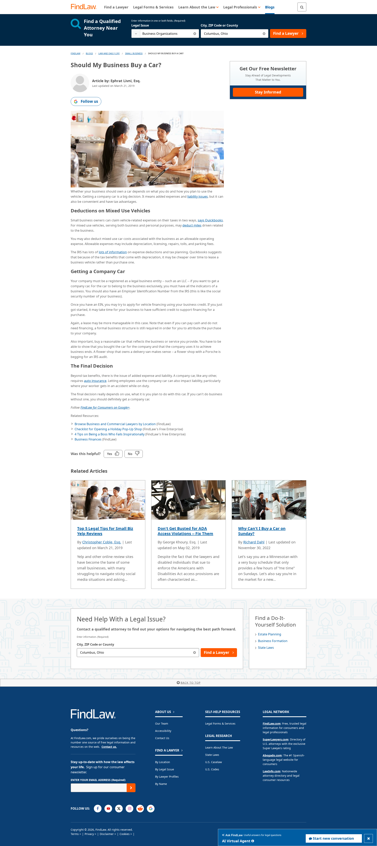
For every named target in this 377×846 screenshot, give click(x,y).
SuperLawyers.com (275, 739)
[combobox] (165, 33)
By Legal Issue (164, 769)
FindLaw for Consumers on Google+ (105, 407)
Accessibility (163, 731)
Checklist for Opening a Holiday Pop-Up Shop (108, 429)
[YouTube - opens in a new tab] (108, 808)
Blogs (89, 53)
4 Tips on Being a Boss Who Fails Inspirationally (110, 434)
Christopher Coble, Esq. (101, 542)
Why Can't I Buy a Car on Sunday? (261, 531)
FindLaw (75, 53)
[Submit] (131, 787)
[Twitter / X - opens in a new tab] (119, 808)
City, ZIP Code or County (219, 25)
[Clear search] (194, 33)
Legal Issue (140, 25)
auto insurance (95, 381)
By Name (161, 784)
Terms (75, 834)
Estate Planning (269, 634)
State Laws (266, 647)
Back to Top (190, 683)
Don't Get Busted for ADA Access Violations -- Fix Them (185, 531)
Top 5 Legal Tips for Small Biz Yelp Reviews (105, 531)
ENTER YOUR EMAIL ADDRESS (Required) (98, 780)
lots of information (113, 252)
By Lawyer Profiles (167, 776)
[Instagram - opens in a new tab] (129, 808)
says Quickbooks (210, 220)
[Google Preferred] (151, 808)
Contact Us (162, 738)
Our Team (161, 723)
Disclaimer (107, 834)
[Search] (301, 7)
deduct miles (191, 225)
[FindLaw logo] (85, 7)
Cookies (125, 834)
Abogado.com (272, 755)
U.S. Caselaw (213, 762)
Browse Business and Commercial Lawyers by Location (115, 424)
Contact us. (109, 747)
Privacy (89, 834)
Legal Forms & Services (220, 723)
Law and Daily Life (109, 53)
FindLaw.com (272, 723)
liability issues (197, 196)
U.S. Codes (212, 769)
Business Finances (88, 439)
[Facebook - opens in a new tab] (98, 808)
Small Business (134, 53)
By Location (162, 762)
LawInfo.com (271, 771)
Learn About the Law (219, 747)
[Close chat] (368, 838)
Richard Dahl (253, 542)
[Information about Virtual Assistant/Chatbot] (252, 840)
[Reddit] (140, 808)
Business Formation (272, 641)
